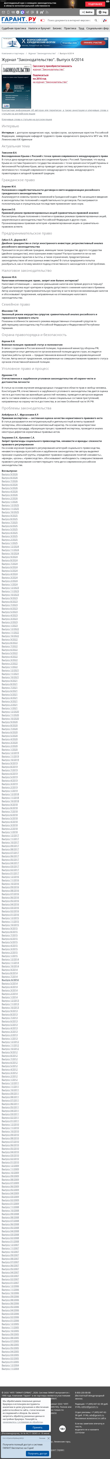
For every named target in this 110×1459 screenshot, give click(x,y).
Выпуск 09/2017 (10, 845)
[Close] (48, 1438)
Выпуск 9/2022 (10, 639)
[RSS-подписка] (47, 12)
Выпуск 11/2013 (10, 1004)
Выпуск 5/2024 (10, 570)
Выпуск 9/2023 (10, 598)
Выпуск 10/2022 (10, 636)
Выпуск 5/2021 (10, 694)
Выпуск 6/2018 (10, 814)
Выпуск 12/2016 (10, 876)
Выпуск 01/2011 (10, 1121)
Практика (70, 28)
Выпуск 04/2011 (10, 1110)
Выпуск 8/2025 (10, 519)
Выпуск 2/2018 (10, 828)
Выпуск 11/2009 (10, 1169)
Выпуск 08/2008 (10, 1217)
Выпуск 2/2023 (10, 622)
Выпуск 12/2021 (10, 670)
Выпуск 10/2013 (10, 1007)
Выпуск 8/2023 (10, 601)
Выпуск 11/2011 (10, 1086)
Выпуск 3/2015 (10, 949)
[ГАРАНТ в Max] (22, 12)
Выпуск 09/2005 (10, 1334)
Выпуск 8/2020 (10, 725)
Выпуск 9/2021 (10, 680)
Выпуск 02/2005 (10, 1358)
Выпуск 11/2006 (10, 1289)
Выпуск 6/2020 (10, 732)
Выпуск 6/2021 (10, 691)
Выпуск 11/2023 (10, 591)
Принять (38, 1427)
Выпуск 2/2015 (10, 952)
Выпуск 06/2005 (10, 1344)
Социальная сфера (98, 28)
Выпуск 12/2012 (10, 1041)
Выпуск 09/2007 (10, 1255)
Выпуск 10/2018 (10, 801)
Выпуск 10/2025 (10, 512)
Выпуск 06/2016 (10, 897)
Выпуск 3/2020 (10, 742)
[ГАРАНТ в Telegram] (27, 12)
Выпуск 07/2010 (10, 1141)
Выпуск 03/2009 (10, 1196)
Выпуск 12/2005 (10, 1324)
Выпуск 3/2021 (10, 701)
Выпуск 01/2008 (10, 1241)
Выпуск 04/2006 (10, 1310)
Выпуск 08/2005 (10, 1337)
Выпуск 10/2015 (10, 925)
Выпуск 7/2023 (10, 605)
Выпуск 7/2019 (10, 770)
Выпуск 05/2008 (10, 1227)
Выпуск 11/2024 (10, 550)
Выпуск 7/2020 (10, 728)
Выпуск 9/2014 (10, 969)
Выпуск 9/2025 (10, 515)
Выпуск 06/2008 (10, 1224)
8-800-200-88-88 (83, 1392)
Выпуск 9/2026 (10, 474)
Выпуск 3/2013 (10, 1031)
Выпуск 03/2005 (10, 1355)
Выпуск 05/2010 (10, 1148)
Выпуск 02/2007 (10, 1279)
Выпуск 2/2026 (10, 498)
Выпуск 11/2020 (10, 715)
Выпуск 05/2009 (10, 1189)
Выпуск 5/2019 (10, 777)
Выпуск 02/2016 (10, 911)
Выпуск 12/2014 (10, 959)
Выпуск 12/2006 (10, 1286)
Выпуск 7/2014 (10, 976)
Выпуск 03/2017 (10, 866)
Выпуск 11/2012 (10, 1045)
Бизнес (57, 28)
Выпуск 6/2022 (10, 649)
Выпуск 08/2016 (10, 890)
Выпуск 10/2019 (10, 759)
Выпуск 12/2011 (10, 1083)
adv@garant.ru (96, 1415)
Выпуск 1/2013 (10, 1038)
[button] (104, 20)
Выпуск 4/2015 (10, 945)
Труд (81, 28)
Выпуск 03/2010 (10, 1155)
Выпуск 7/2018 (10, 811)
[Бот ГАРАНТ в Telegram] (32, 12)
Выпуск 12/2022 (10, 629)
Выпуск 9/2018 (10, 804)
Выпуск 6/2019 (10, 773)
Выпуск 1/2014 (10, 997)
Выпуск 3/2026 (10, 495)
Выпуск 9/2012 (10, 1052)
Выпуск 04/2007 (10, 1272)
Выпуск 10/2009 (10, 1172)
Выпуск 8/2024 (10, 560)
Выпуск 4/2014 (10, 986)
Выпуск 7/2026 (10, 481)
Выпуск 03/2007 (10, 1275)
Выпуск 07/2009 (10, 1183)
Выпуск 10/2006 (10, 1293)
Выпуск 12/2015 (10, 918)
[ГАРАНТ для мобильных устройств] (8, 12)
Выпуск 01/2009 (10, 1203)
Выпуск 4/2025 (10, 532)
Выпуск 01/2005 (10, 1361)
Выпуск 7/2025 (10, 522)
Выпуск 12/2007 (10, 1244)
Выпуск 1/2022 (10, 667)
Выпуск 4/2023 (10, 615)
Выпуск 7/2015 (10, 935)
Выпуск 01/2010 (10, 1162)
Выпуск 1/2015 (10, 955)
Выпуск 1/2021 (10, 708)
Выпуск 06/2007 (10, 1265)
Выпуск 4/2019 (10, 780)
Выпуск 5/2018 (10, 818)
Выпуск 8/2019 (10, 766)
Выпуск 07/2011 (10, 1100)
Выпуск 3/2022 (10, 660)
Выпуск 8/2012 (10, 1055)
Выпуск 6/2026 (10, 484)
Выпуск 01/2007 (10, 1282)
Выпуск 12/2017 (10, 835)
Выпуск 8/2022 (10, 642)
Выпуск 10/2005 (10, 1330)
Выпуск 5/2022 (10, 653)
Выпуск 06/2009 (10, 1186)
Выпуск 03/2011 (10, 1114)
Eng (104, 12)
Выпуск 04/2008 (10, 1231)
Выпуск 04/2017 (10, 863)
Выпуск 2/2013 (10, 1035)
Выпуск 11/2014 (10, 962)
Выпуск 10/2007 (10, 1251)
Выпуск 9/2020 (10, 722)
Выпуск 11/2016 (10, 880)
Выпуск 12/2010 (10, 1124)
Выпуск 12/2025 (10, 505)
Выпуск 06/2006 (10, 1303)
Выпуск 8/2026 (10, 477)
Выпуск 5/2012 (10, 1066)
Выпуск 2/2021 (10, 704)
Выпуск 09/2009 (10, 1176)
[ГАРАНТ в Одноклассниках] (37, 12)
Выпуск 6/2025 (10, 525)
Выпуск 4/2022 (10, 656)
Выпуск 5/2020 (10, 735)
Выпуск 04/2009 (10, 1193)
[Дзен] (17, 12)
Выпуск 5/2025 (10, 529)
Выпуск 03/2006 (10, 1313)
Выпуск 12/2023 (10, 587)
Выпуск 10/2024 (10, 553)
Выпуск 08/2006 (10, 1299)
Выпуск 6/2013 (10, 1021)
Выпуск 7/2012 (10, 1059)
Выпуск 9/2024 (10, 556)
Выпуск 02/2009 (10, 1200)
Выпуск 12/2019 (10, 753)
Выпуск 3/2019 (10, 783)
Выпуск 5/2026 (10, 488)
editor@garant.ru (89, 1407)
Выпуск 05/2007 (10, 1269)
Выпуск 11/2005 (10, 1327)
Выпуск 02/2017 (10, 869)
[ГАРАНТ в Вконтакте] (13, 12)
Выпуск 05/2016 (10, 900)
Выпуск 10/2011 (10, 1090)
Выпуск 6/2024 (10, 567)
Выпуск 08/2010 (10, 1138)
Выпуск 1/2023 (10, 625)
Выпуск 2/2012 (10, 1076)
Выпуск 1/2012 (10, 1079)
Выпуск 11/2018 (10, 797)
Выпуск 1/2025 (10, 543)
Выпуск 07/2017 (10, 852)
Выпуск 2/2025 (10, 539)
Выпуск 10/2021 (10, 677)
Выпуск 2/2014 (10, 993)
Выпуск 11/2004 (10, 1368)
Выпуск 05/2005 (10, 1348)
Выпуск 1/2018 (10, 832)
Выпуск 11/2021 (10, 673)
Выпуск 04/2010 (10, 1152)
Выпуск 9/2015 (10, 928)
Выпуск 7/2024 (10, 563)
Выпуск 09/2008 (10, 1213)
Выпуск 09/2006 (10, 1296)
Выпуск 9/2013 (10, 1011)
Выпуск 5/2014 (10, 983)
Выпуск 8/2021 (10, 684)
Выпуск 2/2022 (10, 663)
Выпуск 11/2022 (10, 632)
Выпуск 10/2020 (10, 718)
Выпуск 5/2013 (10, 1024)
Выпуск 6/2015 (10, 938)
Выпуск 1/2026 (10, 501)
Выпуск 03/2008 (10, 1234)
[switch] (42, 20)
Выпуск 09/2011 (10, 1093)
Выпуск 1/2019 (10, 790)
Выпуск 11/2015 (10, 921)
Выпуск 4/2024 (10, 574)
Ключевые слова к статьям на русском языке (27, 119)
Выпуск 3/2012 (10, 1072)
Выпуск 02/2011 (10, 1117)
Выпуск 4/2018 (10, 821)
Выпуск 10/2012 (10, 1048)
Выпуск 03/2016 (10, 907)
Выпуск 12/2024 (10, 546)
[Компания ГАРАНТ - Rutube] (42, 12)
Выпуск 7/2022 (10, 646)
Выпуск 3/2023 (10, 618)
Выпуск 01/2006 (10, 1320)
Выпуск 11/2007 (10, 1248)
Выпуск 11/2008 (10, 1207)
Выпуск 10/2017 (10, 842)
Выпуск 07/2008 (10, 1220)
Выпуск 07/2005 (10, 1341)
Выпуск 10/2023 (10, 594)
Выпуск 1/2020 (10, 749)
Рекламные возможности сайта (90, 1418)
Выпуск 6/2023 (10, 608)
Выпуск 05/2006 (10, 1306)
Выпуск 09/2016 (10, 887)
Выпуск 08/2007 (10, 1258)
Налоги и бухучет (39, 28)
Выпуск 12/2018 (10, 794)
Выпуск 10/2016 (10, 883)
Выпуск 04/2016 (10, 904)
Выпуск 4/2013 (10, 1028)
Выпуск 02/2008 (10, 1238)
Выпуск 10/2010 (10, 1131)
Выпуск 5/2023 (10, 611)
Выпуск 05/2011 (10, 1107)
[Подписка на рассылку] (3, 12)
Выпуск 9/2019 (10, 763)
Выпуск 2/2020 (10, 746)
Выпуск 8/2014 (10, 973)
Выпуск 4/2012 (10, 1069)
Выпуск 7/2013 (10, 1017)
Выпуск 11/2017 (10, 839)
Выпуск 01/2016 (10, 914)
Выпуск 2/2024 (10, 581)
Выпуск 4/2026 (10, 491)
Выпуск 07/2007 (10, 1262)
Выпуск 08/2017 (10, 849)
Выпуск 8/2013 (10, 1014)
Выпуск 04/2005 (10, 1351)
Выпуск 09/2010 (10, 1134)
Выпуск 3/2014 (10, 990)
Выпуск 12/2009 (10, 1165)
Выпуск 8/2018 (10, 808)
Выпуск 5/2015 (10, 942)
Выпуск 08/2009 (10, 1179)
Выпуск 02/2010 (10, 1158)
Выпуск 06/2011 (10, 1103)
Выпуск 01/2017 (10, 873)
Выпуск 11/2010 (10, 1127)
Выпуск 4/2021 (10, 697)
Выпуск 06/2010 (10, 1145)
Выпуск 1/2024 (10, 584)
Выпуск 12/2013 (10, 1000)
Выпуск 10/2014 (10, 966)
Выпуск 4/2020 (10, 739)
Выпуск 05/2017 (10, 859)
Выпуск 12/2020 (10, 711)
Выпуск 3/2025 (10, 536)
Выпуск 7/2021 (10, 687)
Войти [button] (89, 12)
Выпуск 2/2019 (10, 787)
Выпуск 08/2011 (10, 1097)
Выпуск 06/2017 (10, 856)
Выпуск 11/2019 (10, 756)
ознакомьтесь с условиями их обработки (23, 1422)
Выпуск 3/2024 (10, 577)
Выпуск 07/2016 (10, 894)
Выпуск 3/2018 (10, 825)
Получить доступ (37, 1453)
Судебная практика (14, 28)
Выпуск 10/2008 (10, 1210)
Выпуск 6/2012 (10, 1062)
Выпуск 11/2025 (10, 508)
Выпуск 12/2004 (10, 1365)
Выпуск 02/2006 (10, 1317)
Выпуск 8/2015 (10, 931)
